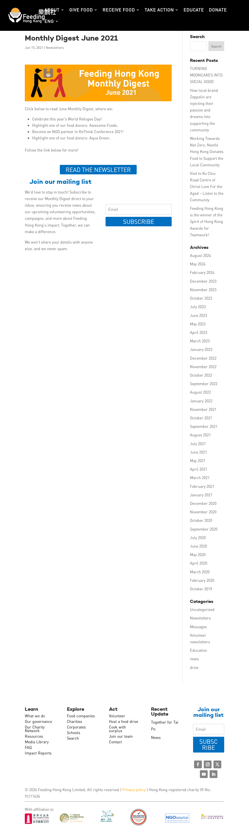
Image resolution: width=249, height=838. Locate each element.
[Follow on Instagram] (208, 764)
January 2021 (201, 494)
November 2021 (203, 409)
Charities (74, 721)
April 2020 (198, 563)
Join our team (121, 736)
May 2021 (197, 460)
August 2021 (200, 434)
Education (198, 650)
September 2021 (203, 426)
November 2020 (203, 511)
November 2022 (203, 366)
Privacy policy (134, 789)
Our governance (38, 721)
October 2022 (201, 375)
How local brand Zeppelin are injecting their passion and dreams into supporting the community (204, 110)
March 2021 (200, 477)
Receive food (119, 10)
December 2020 (203, 503)
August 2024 (200, 255)
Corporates (76, 726)
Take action (159, 10)
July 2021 (198, 443)
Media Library (37, 741)
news (194, 658)
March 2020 (200, 571)
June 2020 (198, 546)
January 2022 (201, 400)
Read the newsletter (98, 169)
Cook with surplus (117, 728)
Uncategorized (202, 609)
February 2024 (202, 272)
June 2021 (198, 452)
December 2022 (203, 358)
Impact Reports (38, 752)
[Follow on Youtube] (204, 774)
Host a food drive (123, 721)
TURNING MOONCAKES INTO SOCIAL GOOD (206, 75)
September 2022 (203, 383)
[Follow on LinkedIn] (213, 774)
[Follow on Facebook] (198, 764)
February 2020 (202, 580)
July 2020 (198, 537)
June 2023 (198, 315)
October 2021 (201, 417)
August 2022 (200, 392)
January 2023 (201, 349)
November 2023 (203, 289)
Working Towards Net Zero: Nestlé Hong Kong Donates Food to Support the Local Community (206, 151)
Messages (198, 626)
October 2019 (201, 588)
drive (194, 667)
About (52, 10)
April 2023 (198, 332)
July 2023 (198, 306)
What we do (35, 715)
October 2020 (201, 520)
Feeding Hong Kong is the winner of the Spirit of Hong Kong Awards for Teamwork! (206, 221)
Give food (81, 10)
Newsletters (55, 47)
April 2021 (198, 469)
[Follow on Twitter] (217, 764)
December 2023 (203, 281)
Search (73, 738)
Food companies (81, 715)
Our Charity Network (34, 728)
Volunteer (117, 715)
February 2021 (202, 486)
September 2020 (203, 529)
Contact (115, 741)
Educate (194, 10)
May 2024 (197, 263)
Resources (34, 736)
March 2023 (200, 340)
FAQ (28, 747)
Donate (218, 10)
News (156, 737)
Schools (73, 732)
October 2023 (201, 298)
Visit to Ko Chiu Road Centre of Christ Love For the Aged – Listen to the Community (206, 186)
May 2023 (197, 323)
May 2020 (197, 554)
